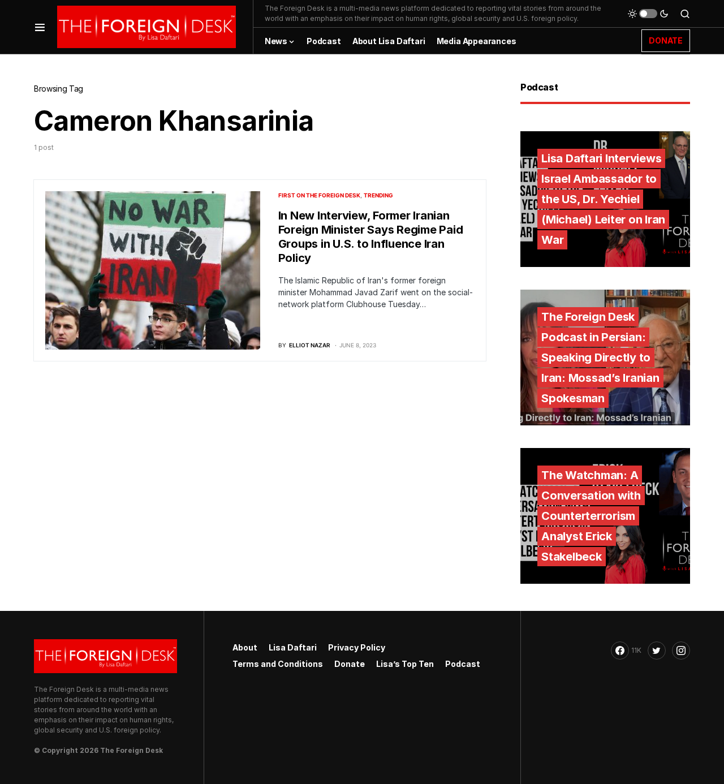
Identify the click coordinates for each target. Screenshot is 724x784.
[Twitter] (657, 650)
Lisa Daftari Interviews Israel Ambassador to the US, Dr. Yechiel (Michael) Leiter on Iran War (603, 199)
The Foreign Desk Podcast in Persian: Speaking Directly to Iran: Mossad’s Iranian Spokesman (600, 357)
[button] (40, 27)
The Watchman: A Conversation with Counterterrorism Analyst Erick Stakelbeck (591, 515)
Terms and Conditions (277, 664)
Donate (349, 664)
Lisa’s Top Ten (405, 664)
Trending (378, 195)
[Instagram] (681, 650)
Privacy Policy (356, 647)
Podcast (462, 664)
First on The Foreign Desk (319, 195)
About (244, 647)
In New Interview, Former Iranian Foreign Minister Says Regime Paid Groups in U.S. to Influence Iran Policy (370, 237)
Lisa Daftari (293, 647)
